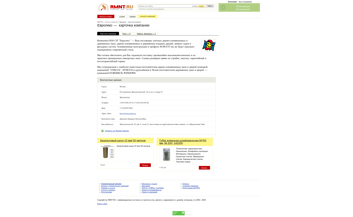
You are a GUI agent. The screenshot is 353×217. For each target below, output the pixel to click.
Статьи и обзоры (108, 190)
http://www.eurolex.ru (128, 113)
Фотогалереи (106, 192)
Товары (132, 16)
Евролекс (123, 22)
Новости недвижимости (151, 190)
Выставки (146, 186)
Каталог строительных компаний (115, 186)
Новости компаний (149, 192)
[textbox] (172, 6)
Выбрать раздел (106, 16)
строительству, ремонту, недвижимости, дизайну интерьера (167, 200)
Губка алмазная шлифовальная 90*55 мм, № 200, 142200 (182, 142)
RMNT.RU (100, 22)
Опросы (186, 184)
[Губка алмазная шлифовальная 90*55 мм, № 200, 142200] (167, 161)
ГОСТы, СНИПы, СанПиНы (153, 188)
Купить (145, 165)
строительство (114, 9)
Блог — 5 (126, 34)
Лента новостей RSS (191, 188)
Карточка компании (108, 34)
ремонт (123, 9)
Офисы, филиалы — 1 (146, 34)
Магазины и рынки (149, 184)
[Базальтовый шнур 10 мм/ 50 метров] (107, 158)
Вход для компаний (245, 1)
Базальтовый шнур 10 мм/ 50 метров (123, 140)
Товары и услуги (108, 188)
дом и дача (129, 9)
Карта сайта (102, 204)
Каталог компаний (147, 16)
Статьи (122, 16)
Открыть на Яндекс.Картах (117, 131)
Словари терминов (190, 186)
